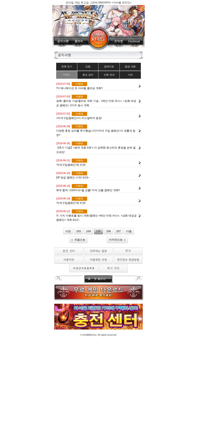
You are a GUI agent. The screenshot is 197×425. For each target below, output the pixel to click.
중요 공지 (88, 74)
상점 (87, 66)
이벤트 (66, 74)
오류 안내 (109, 74)
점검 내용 (130, 66)
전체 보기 (66, 66)
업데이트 (109, 66)
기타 (130, 74)
